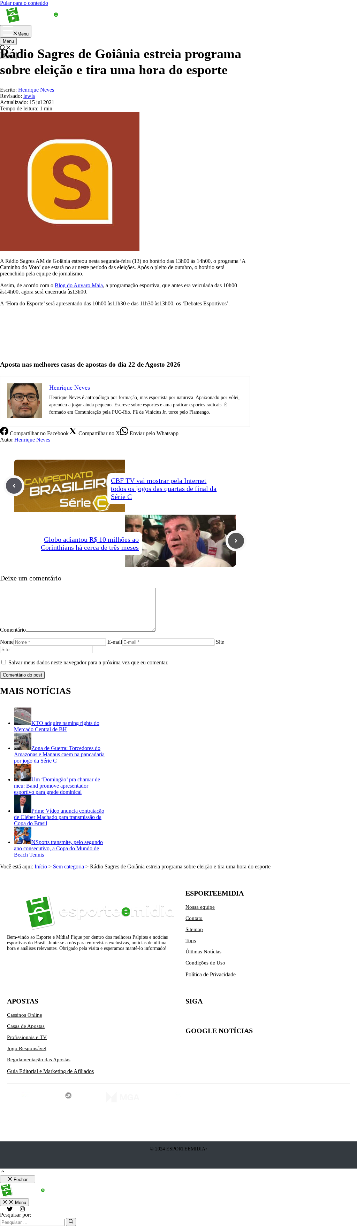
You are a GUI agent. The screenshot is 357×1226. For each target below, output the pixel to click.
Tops (190, 940)
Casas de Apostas (26, 1026)
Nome (7, 642)
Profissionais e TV (27, 1037)
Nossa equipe (200, 907)
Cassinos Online (24, 1015)
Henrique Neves (32, 440)
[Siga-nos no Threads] (235, 1017)
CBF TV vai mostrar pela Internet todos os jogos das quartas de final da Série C (164, 488)
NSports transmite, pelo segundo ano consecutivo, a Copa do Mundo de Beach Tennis (58, 848)
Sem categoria (68, 866)
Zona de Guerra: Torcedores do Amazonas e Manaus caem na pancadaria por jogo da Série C (59, 754)
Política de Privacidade (210, 974)
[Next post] (236, 540)
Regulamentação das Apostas (38, 1059)
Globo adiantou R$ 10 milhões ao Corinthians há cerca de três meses (90, 543)
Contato (194, 918)
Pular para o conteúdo (24, 3)
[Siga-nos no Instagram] (205, 1017)
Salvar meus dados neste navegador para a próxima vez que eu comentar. (88, 662)
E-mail (114, 642)
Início (41, 866)
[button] (3, 1172)
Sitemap (194, 929)
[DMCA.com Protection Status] (179, 1164)
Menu (8, 41)
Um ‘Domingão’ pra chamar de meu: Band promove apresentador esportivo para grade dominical (57, 785)
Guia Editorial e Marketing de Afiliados (50, 1071)
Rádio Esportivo (18, 345)
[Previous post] (13, 485)
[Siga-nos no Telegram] (249, 1017)
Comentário (13, 630)
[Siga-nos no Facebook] (220, 1017)
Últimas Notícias (203, 951)
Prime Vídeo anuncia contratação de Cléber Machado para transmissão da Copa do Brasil (59, 817)
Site (220, 642)
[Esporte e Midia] (42, 22)
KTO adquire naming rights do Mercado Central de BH (56, 726)
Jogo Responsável (26, 1048)
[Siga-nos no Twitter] (191, 1017)
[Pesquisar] (71, 1222)
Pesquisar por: (15, 1215)
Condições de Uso (205, 963)
